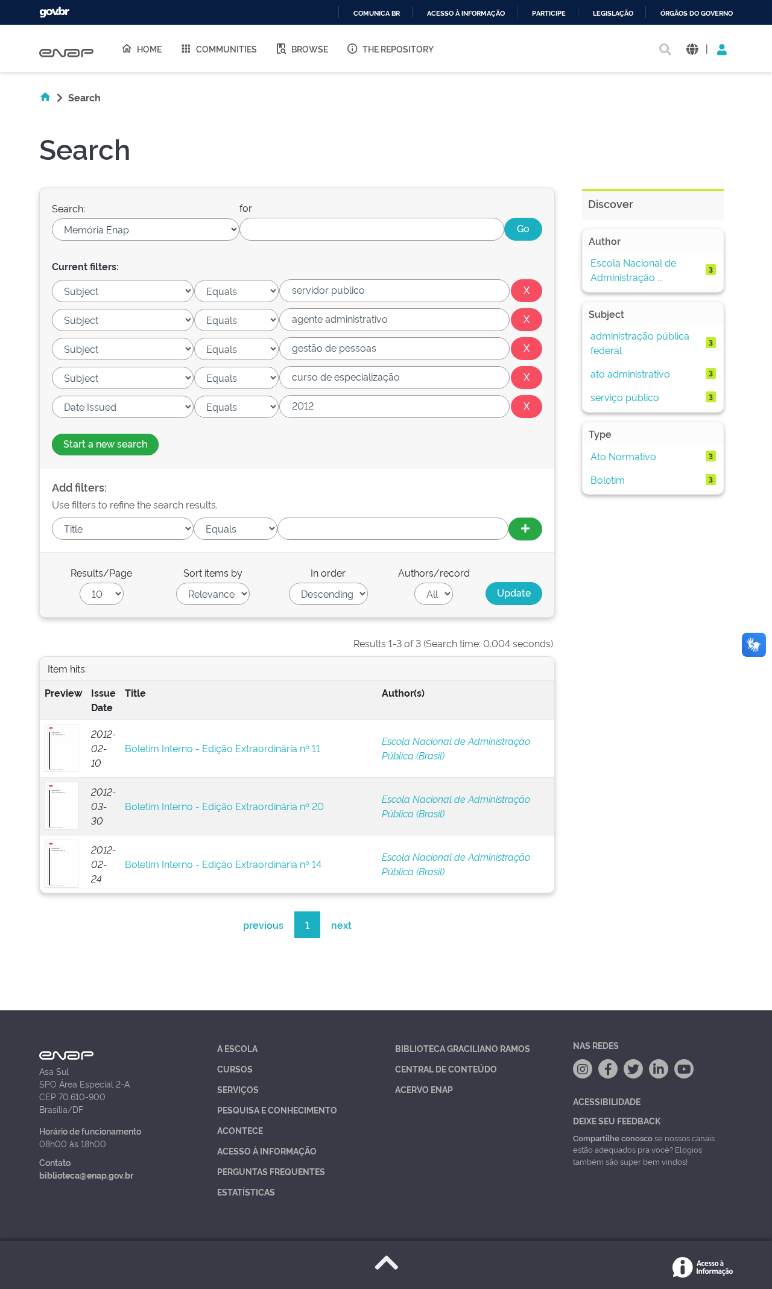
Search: (68, 208)
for (245, 207)
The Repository (398, 48)
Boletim (607, 479)
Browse (309, 48)
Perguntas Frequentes (271, 1171)
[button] (692, 49)
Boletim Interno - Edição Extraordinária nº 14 (223, 863)
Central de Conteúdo (446, 1068)
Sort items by (212, 572)
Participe (549, 13)
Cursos (235, 1068)
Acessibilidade (607, 1101)
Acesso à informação (466, 13)
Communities (226, 48)
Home (149, 48)
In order (328, 572)
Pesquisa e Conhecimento (277, 1109)
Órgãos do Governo (696, 13)
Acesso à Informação (267, 1150)
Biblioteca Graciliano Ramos (462, 1048)
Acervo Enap (424, 1089)
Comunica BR (376, 13)
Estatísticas (246, 1191)
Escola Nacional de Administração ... (633, 269)
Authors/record (434, 572)
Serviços (238, 1089)
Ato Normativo (623, 456)
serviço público (624, 397)
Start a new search (105, 443)
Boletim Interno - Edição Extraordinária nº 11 (222, 748)
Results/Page (101, 572)
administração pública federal (639, 342)
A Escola (237, 1048)
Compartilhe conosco (613, 1137)
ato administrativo (630, 373)
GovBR (54, 12)
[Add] (525, 529)
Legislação (613, 13)
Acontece (240, 1130)
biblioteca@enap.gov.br (86, 1174)
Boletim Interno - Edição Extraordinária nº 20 (224, 805)
